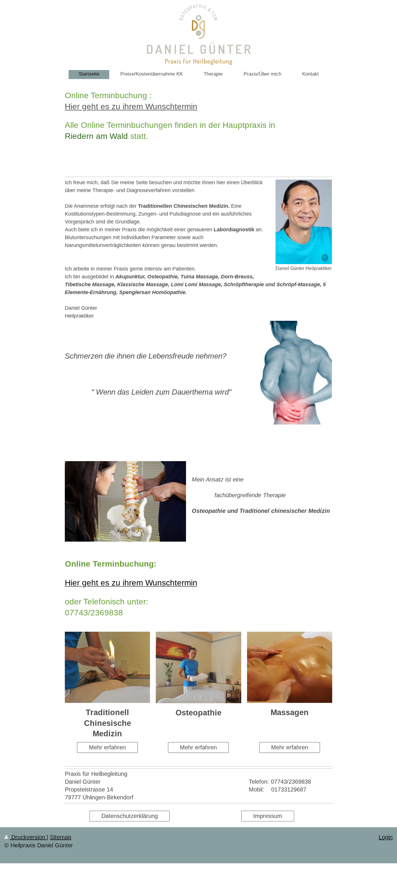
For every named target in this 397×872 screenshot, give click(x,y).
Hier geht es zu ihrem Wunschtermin (131, 106)
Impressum (267, 816)
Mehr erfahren (107, 747)
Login (386, 837)
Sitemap (60, 837)
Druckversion (28, 837)
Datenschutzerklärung (129, 816)
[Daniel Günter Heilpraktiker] (304, 222)
